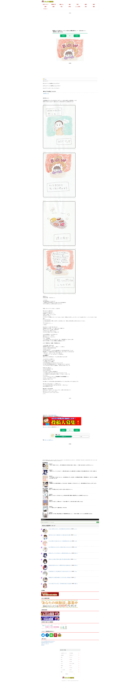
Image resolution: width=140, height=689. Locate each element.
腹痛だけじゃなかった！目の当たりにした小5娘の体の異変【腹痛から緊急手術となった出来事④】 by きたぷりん (68, 495)
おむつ (62, 663)
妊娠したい (62, 4)
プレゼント (45, 8)
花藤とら (76, 583)
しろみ (76, 541)
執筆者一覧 (53, 4)
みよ (46, 79)
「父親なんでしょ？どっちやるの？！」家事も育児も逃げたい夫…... (59, 553)
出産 (61, 659)
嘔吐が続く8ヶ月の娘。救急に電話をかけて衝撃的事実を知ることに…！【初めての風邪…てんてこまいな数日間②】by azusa (70, 513)
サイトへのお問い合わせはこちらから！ (48, 641)
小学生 (69, 6)
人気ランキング (45, 4)
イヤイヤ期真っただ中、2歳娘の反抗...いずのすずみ (58, 507)
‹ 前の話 (63, 35)
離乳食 (62, 665)
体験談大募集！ (54, 415)
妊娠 (69, 4)
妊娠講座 (62, 655)
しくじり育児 (77, 6)
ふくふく (75, 528)
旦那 (86, 6)
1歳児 (94, 4)
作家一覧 (70, 35)
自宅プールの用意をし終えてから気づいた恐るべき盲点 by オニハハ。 (61, 489)
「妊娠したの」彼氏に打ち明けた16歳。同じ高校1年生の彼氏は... (59, 559)
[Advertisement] (70, 20)
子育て (77, 4)
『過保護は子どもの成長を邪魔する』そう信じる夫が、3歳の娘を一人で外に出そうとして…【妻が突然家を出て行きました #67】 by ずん (72, 483)
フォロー (45, 427)
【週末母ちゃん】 (46, 93)
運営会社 (42, 644)
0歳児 (86, 4)
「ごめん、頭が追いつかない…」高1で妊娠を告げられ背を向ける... (59, 528)
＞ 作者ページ (63, 436)
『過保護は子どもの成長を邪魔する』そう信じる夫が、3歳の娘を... (59, 577)
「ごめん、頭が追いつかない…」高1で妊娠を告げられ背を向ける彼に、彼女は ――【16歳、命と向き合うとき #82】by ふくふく (71, 465)
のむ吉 (76, 547)
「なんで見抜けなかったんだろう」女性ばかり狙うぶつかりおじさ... (60, 547)
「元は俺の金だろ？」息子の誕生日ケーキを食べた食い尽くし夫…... (59, 571)
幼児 (61, 6)
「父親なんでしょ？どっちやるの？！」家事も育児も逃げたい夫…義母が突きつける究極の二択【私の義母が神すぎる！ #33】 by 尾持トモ (73, 471)
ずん (75, 577)
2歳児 (45, 6)
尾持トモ (75, 553)
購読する (44, 519)
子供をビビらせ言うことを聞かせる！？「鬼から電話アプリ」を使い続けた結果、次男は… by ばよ (66, 501)
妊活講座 (71, 653)
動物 (94, 6)
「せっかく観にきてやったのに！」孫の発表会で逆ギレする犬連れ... (60, 583)
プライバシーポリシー (45, 643)
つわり (71, 657)
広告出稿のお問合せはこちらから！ (47, 642)
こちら (56, 460)
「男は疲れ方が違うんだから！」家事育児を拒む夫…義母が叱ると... (59, 565)
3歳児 (53, 6)
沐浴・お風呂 (72, 663)
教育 (61, 667)
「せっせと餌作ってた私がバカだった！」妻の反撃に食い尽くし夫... (60, 541)
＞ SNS (81, 436)
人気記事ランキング (64, 653)
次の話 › (76, 35)
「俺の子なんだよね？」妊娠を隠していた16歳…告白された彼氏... (59, 534)
